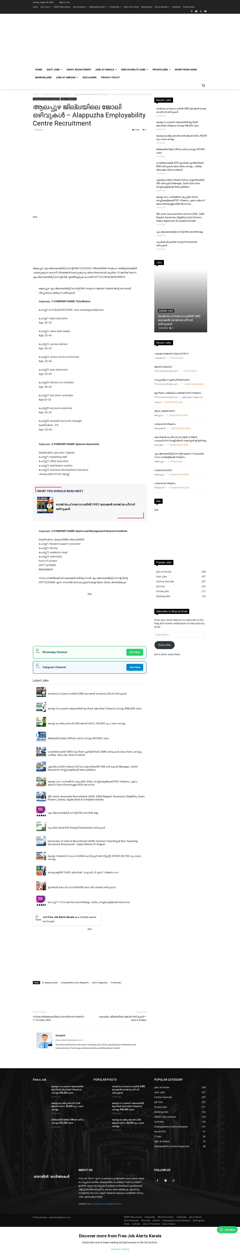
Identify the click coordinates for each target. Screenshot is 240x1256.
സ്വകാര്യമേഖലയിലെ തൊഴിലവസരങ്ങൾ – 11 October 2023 (59, 1018)
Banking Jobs (166, 311)
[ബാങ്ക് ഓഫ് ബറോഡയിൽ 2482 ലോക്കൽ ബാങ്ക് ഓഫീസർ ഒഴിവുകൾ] (180, 300)
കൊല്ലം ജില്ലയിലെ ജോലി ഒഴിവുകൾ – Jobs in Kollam (122, 1018)
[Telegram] (196, 11)
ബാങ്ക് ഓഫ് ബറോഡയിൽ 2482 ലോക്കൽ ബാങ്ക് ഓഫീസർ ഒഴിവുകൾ (181, 110)
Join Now (134, 652)
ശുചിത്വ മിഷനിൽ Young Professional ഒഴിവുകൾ (176, 244)
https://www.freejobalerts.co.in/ (69, 1040)
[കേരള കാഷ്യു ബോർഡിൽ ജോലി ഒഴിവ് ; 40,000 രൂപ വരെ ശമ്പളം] (41, 1107)
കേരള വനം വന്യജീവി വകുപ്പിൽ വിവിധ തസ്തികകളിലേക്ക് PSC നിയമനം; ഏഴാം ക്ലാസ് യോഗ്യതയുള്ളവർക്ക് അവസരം (180, 200)
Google (50, 921)
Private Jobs (116, 982)
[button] (203, 85)
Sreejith (60, 1035)
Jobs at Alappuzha (69, 99)
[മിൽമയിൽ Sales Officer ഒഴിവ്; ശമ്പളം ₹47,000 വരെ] (41, 1123)
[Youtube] (205, 11)
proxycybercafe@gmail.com (106, 1203)
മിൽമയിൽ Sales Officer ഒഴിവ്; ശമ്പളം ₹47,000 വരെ (180, 151)
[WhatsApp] (201, 11)
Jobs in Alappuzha (99, 982)
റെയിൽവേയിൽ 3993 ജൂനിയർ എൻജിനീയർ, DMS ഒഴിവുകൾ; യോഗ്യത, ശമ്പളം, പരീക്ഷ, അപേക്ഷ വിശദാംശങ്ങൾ (180, 166)
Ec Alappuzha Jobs (50, 982)
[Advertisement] (146, 41)
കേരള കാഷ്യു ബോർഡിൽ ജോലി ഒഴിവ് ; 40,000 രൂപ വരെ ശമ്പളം (181, 137)
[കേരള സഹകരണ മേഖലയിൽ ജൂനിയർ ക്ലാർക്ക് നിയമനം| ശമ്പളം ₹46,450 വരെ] (41, 1090)
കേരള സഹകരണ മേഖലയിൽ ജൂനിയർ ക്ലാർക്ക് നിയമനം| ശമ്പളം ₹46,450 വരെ (177, 124)
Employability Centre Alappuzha (55, 94)
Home (35, 94)
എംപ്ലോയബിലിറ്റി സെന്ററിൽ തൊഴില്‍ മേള (179, 232)
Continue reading (120, 1249)
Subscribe (164, 645)
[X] (78, 137)
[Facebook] (192, 11)
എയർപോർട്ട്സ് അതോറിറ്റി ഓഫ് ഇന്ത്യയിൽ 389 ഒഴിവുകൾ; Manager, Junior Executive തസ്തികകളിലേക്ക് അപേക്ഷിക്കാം (180, 183)
